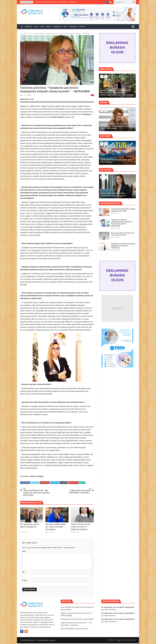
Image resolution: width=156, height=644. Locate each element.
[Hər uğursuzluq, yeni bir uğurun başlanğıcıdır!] (31, 515)
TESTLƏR (82, 27)
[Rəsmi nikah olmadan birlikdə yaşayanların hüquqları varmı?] (117, 187)
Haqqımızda (120, 640)
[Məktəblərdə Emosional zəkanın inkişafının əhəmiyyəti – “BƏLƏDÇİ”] (104, 247)
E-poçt (25, 581)
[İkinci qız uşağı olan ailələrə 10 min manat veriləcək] (104, 237)
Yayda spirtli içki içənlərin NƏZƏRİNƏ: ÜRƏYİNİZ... (80, 491)
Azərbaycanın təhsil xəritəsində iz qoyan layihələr (77, 620)
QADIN (48, 27)
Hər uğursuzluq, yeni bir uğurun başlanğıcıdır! (118, 608)
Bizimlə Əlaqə (130, 640)
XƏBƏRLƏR (28, 27)
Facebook (25, 483)
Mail (83, 483)
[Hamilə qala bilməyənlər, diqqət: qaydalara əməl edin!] (104, 213)
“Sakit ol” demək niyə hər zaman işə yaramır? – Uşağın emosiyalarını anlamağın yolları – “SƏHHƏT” (81, 530)
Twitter (35, 483)
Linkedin (55, 483)
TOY (65, 27)
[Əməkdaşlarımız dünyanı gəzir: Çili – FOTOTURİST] (117, 154)
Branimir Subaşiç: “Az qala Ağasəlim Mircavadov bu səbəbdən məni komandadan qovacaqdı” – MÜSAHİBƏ (117, 93)
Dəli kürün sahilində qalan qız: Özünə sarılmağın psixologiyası (55, 527)
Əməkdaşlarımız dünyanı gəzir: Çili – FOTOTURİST (116, 161)
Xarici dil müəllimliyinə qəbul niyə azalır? (74, 629)
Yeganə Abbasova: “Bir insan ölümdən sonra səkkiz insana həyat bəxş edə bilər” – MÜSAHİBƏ (116, 126)
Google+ (45, 483)
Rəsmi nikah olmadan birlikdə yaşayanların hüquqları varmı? (113, 195)
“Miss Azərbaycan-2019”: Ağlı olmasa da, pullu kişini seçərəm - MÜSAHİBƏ (37, 492)
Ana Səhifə (23, 34)
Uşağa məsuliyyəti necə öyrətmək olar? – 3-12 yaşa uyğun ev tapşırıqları (63, 2)
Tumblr (64, 483)
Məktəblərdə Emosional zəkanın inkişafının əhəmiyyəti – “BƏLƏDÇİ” (123, 246)
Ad (23, 572)
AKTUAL (30, 34)
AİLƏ (35, 27)
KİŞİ (42, 27)
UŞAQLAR (57, 27)
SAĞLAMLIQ (73, 27)
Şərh (23, 552)
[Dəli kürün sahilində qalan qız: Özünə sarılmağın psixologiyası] (57, 515)
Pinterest (74, 483)
